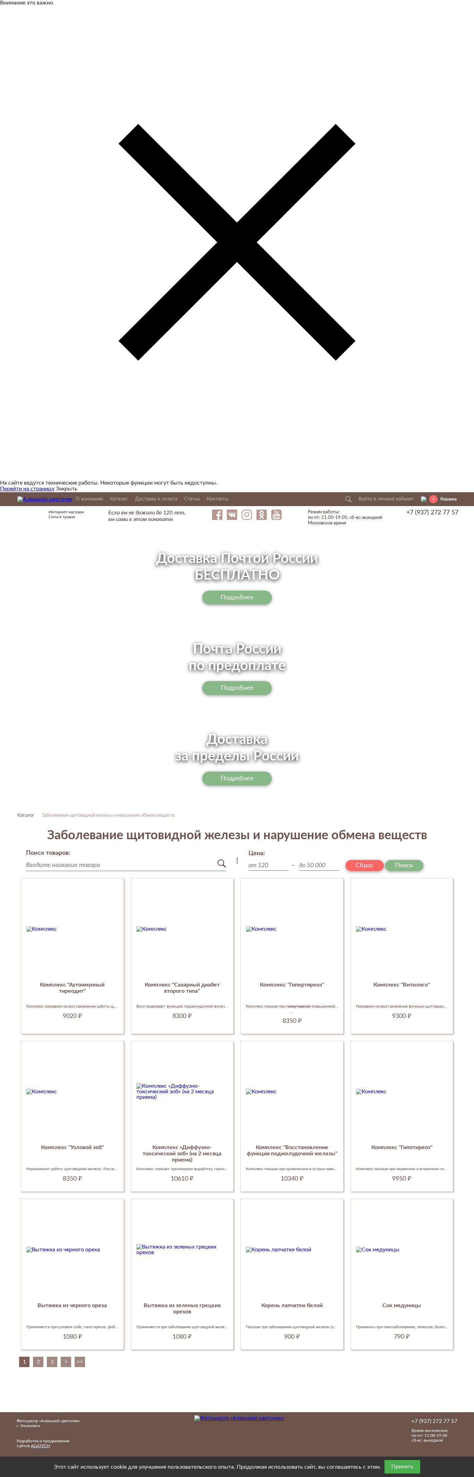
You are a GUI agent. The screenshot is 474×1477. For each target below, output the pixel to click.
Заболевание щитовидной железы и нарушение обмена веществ (108, 815)
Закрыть (66, 489)
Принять (402, 1466)
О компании (89, 499)
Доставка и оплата (156, 499)
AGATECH (40, 1446)
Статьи (192, 499)
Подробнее (237, 597)
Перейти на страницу (27, 489)
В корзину (72, 1028)
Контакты (217, 499)
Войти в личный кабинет (386, 499)
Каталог (119, 499)
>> (80, 1362)
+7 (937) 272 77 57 (432, 513)
